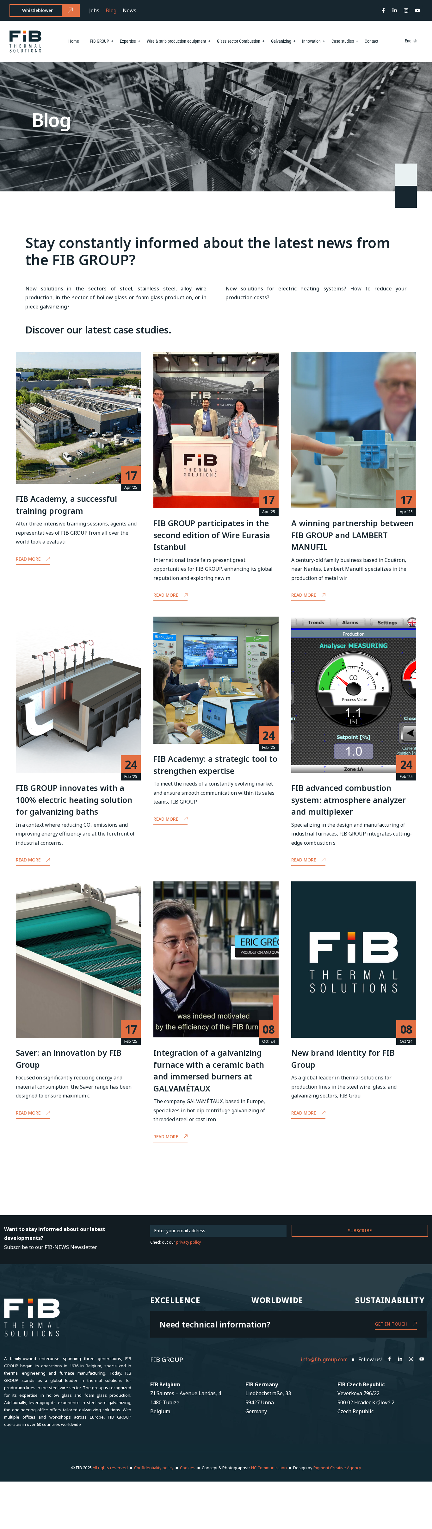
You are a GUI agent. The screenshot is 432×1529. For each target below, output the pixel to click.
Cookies (187, 1467)
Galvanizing (281, 41)
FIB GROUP (99, 41)
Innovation (311, 41)
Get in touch (391, 1324)
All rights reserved (111, 1467)
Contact (371, 41)
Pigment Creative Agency (337, 1467)
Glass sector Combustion (238, 41)
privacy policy (188, 1242)
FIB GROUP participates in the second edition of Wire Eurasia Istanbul (211, 535)
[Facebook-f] (383, 10)
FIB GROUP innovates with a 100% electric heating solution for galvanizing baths (74, 799)
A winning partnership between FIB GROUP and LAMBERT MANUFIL (352, 535)
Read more (28, 559)
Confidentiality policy (154, 1467)
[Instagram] (406, 10)
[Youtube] (417, 10)
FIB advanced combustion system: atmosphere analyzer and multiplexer (348, 799)
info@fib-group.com (324, 1359)
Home (73, 41)
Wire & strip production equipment (176, 41)
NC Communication (269, 1467)
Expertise (128, 41)
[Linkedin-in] (395, 10)
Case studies (342, 41)
